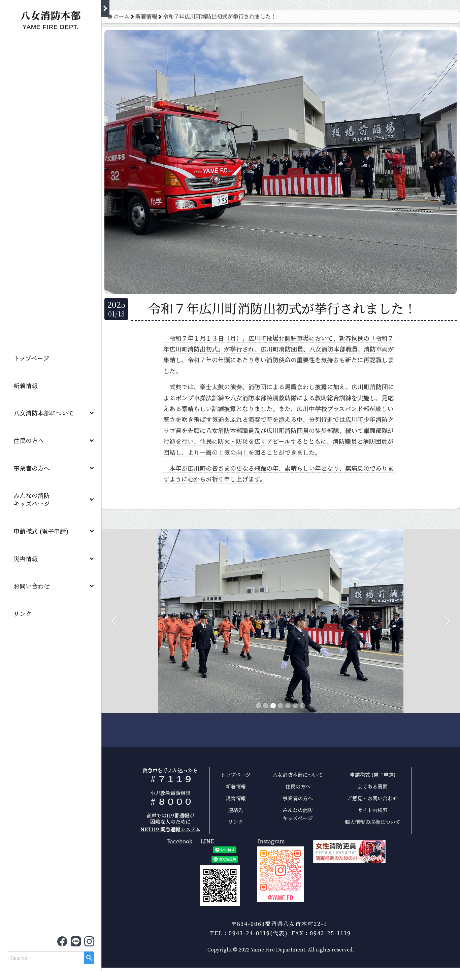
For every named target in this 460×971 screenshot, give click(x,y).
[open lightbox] (280, 874)
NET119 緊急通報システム (170, 829)
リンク (22, 613)
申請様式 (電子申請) (40, 531)
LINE (207, 841)
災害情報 (25, 558)
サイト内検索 (373, 809)
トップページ (31, 358)
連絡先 (235, 809)
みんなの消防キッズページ (298, 814)
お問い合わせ (31, 585)
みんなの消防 (34, 499)
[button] (50, 413)
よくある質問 (372, 786)
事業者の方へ (31, 468)
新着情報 (25, 385)
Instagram (271, 841)
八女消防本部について (43, 412)
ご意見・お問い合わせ (372, 798)
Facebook (179, 841)
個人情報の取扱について (372, 821)
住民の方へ (28, 440)
